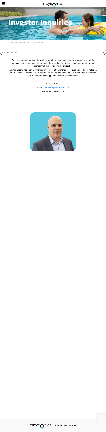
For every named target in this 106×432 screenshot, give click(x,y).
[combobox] (53, 52)
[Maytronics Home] (53, 3)
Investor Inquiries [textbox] (9, 52)
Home (10, 43)
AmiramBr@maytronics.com (56, 87)
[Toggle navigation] (3, 3)
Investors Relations (22, 43)
